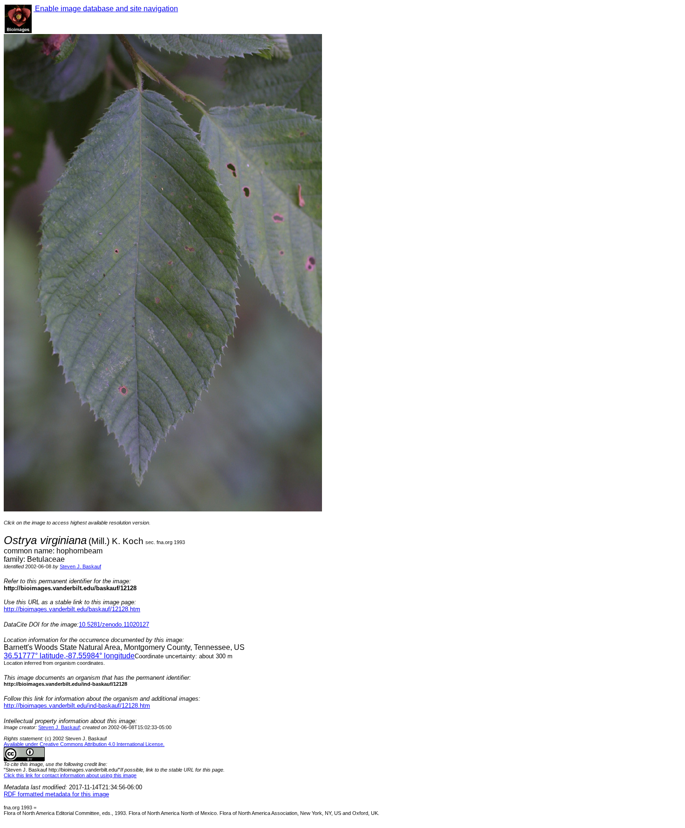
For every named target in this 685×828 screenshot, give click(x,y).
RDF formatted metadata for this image (56, 794)
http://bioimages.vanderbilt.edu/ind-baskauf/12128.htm (77, 705)
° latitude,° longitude (69, 656)
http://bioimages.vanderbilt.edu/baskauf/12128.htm (72, 609)
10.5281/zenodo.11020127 (114, 624)
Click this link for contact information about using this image (70, 775)
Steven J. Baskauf (80, 566)
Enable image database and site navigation (106, 9)
